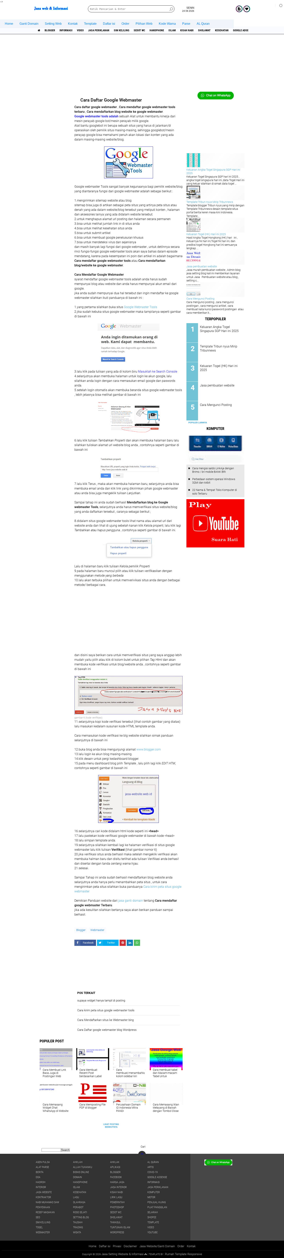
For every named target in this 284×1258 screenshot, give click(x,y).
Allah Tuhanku (82, 1167)
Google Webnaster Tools (140, 307)
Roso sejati (80, 1212)
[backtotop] (142, 1155)
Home (9, 23)
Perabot (78, 1207)
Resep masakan (45, 1212)
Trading (78, 1227)
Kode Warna (167, 23)
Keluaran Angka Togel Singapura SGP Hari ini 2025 (219, 329)
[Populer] (247, 9)
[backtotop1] (145, 1254)
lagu (76, 1197)
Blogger (50, 30)
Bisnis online (81, 1172)
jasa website (44, 1192)
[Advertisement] (142, 65)
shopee (151, 1217)
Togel (39, 1227)
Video (80, 30)
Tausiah (77, 1222)
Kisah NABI (187, 30)
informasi (66, 30)
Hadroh (40, 1182)
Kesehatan (222, 30)
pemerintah (117, 1202)
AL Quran (203, 23)
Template (90, 23)
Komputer (153, 1192)
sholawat (204, 30)
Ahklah (77, 1162)
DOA (38, 1177)
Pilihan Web (144, 23)
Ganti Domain (29, 23)
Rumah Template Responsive (183, 1254)
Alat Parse (42, 1167)
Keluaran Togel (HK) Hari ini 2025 (206, 234)
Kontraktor (43, 1197)
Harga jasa (117, 1182)
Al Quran (153, 1162)
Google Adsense (243, 30)
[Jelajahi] (279, 5)
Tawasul (115, 1222)
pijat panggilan (157, 1207)
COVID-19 (152, 1172)
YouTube (152, 1232)
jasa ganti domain (130, 900)
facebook (116, 1177)
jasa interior (118, 1187)
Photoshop (117, 1207)
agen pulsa (43, 1162)
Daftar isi (109, 23)
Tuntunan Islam (120, 1227)
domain (77, 1177)
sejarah (152, 1212)
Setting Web (53, 23)
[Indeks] (239, 9)
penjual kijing (156, 1202)
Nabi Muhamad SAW (47, 1202)
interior (41, 1187)
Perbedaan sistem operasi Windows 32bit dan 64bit (213, 481)
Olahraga (79, 1202)
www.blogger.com (148, 749)
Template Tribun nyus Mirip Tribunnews (209, 201)
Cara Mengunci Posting (200, 298)
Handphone (157, 30)
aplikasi (115, 1167)
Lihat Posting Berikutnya (111, 1125)
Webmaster (97, 930)
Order (125, 23)
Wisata (77, 1232)
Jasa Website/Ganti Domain (157, 1246)
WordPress (117, 1232)
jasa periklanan (98, 30)
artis (150, 1167)
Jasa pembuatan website (201, 266)
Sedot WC (139, 30)
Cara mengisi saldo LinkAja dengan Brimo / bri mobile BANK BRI (213, 470)
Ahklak (114, 1162)
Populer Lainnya (197, 422)
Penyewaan (43, 1207)
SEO (38, 1217)
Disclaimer (130, 1246)
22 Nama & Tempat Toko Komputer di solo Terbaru (214, 491)
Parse (186, 23)
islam (172, 30)
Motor (151, 1197)
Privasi (117, 1246)
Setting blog (81, 1217)
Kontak (73, 23)
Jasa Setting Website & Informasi (122, 1254)
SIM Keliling (121, 30)
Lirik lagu (116, 1197)
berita (39, 1172)
